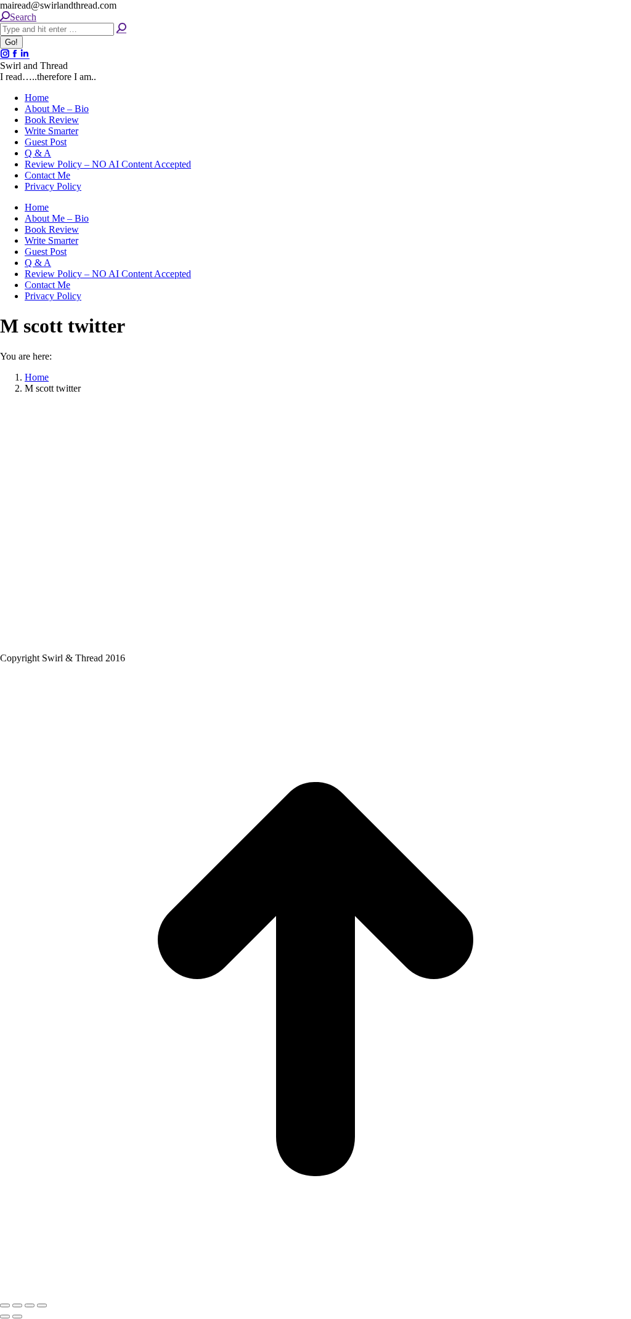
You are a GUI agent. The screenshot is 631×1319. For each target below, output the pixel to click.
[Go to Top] (315, 1291)
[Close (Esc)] (5, 1305)
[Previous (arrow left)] (5, 1316)
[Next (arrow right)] (17, 1316)
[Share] (17, 1305)
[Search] (121, 28)
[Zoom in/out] (42, 1305)
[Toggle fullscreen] (30, 1305)
